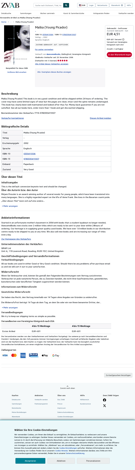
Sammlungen (25, 13)
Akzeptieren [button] (30, 461)
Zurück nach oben (67, 388)
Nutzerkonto (102, 5)
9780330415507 (31, 159)
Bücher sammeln (47, 13)
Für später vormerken (44, 49)
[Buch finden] (66, 5)
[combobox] (48, 5)
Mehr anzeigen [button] (10, 206)
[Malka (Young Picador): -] (17, 45)
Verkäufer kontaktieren (12, 118)
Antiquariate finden (101, 13)
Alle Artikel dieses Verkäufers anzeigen (51, 64)
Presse (59, 404)
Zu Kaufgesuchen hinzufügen (118, 375)
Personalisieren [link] (93, 461)
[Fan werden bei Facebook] (104, 400)
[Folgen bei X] (104, 405)
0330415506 (47, 34)
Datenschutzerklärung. (75, 453)
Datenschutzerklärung (65, 412)
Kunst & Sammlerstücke (74, 13)
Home (3, 22)
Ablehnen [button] (61, 461)
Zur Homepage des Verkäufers (16, 239)
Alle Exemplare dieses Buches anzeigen (54, 72)
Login (91, 5)
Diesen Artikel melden (100, 118)
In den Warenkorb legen (119, 54)
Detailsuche (6, 13)
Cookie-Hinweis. (61, 450)
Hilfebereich (84, 400)
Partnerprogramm (41, 404)
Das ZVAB (61, 400)
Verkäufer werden (126, 13)
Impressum (61, 408)
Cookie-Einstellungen (68, 448)
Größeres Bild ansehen (16, 72)
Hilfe (129, 5)
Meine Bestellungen (19, 412)
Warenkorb (16, 417)
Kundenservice (85, 404)
